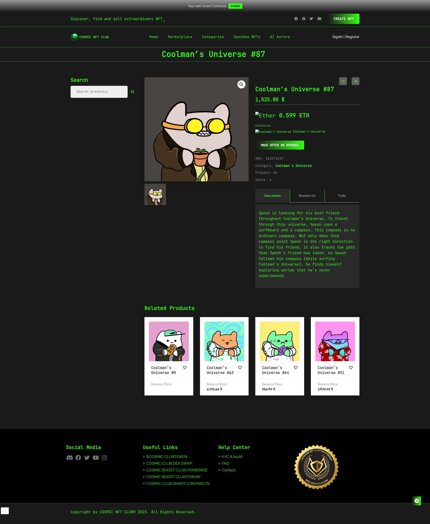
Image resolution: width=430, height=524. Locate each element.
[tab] (272, 195)
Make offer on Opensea (280, 145)
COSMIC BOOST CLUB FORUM (173, 477)
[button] (241, 84)
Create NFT (344, 19)
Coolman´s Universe (293, 165)
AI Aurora (280, 36)
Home (153, 36)
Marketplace (180, 36)
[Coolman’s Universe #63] (224, 341)
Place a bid (179, 356)
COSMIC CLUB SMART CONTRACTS (177, 483)
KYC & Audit (232, 456)
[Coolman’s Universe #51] (335, 341)
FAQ (225, 463)
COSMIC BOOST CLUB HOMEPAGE (177, 470)
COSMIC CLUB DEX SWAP (169, 463)
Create (235, 6)
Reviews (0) (307, 196)
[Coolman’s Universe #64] (280, 341)
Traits (342, 196)
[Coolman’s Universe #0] (169, 341)
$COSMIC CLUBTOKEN (166, 456)
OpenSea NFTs (247, 36)
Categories (213, 36)
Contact (229, 470)
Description (272, 196)
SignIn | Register (345, 37)
